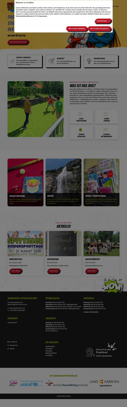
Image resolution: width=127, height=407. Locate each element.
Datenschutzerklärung (24, 16)
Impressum (43, 16)
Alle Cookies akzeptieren (99, 28)
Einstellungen (102, 21)
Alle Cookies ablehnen (77, 28)
